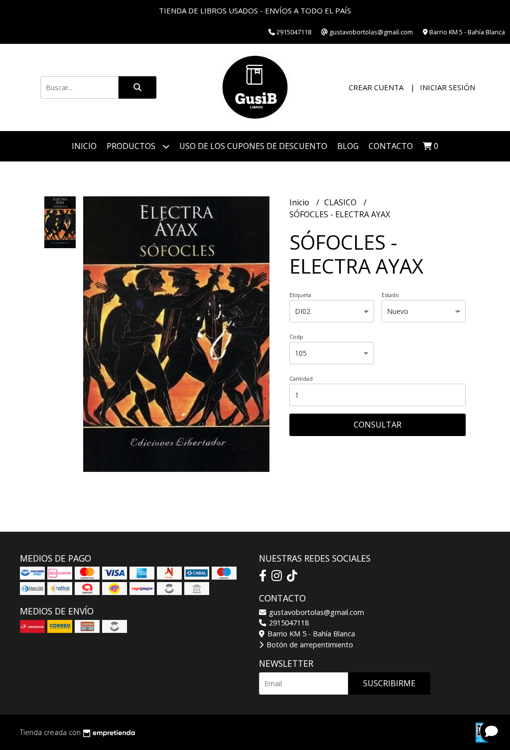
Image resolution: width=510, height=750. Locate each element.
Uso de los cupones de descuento (253, 146)
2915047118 (288, 622)
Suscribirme (389, 683)
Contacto (391, 146)
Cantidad (301, 378)
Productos (132, 146)
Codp (296, 336)
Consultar (377, 424)
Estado (390, 295)
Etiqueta (300, 295)
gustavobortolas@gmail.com (315, 612)
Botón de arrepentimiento (308, 644)
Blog (348, 146)
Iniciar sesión (447, 87)
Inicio (84, 146)
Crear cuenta (376, 87)
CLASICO (341, 202)
